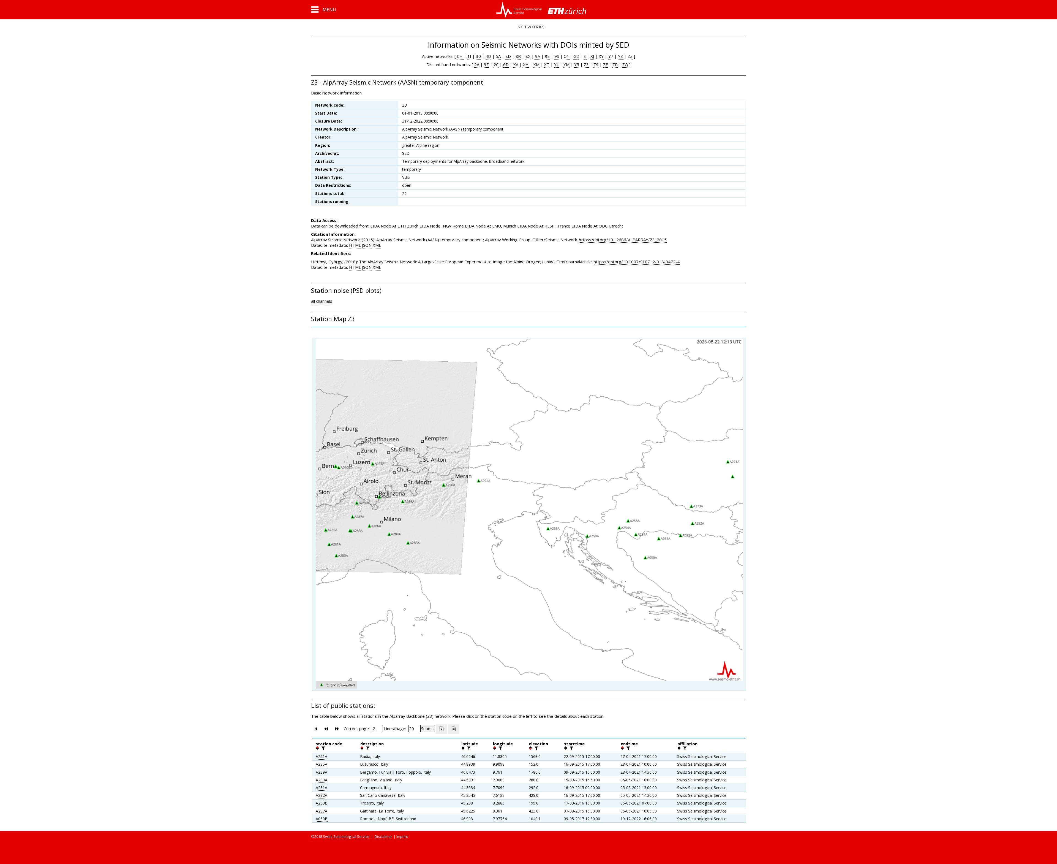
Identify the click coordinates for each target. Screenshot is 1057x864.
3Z (486, 64)
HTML (355, 245)
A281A (321, 787)
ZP (615, 64)
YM (566, 64)
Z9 (595, 64)
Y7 (610, 56)
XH (525, 64)
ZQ (625, 64)
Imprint (402, 836)
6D (506, 64)
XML (377, 245)
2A (476, 64)
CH (460, 56)
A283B (322, 803)
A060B (322, 818)
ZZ (630, 56)
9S (556, 56)
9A (537, 56)
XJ (592, 56)
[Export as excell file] (441, 729)
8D (508, 56)
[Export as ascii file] (453, 729)
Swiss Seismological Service (346, 836)
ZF (605, 64)
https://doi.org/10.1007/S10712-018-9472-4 (637, 261)
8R (518, 56)
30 (478, 56)
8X (527, 56)
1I (469, 56)
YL (556, 64)
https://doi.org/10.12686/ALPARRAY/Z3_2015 (623, 239)
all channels (321, 301)
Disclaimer (383, 836)
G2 (576, 56)
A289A (321, 772)
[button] (323, 10)
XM (536, 64)
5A (498, 56)
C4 (566, 56)
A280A (321, 779)
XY (601, 56)
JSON (367, 245)
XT (546, 64)
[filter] (322, 748)
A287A (321, 811)
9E (547, 56)
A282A (321, 795)
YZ (621, 56)
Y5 (576, 64)
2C (496, 64)
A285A (321, 764)
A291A (321, 756)
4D (488, 56)
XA (516, 64)
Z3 (586, 64)
